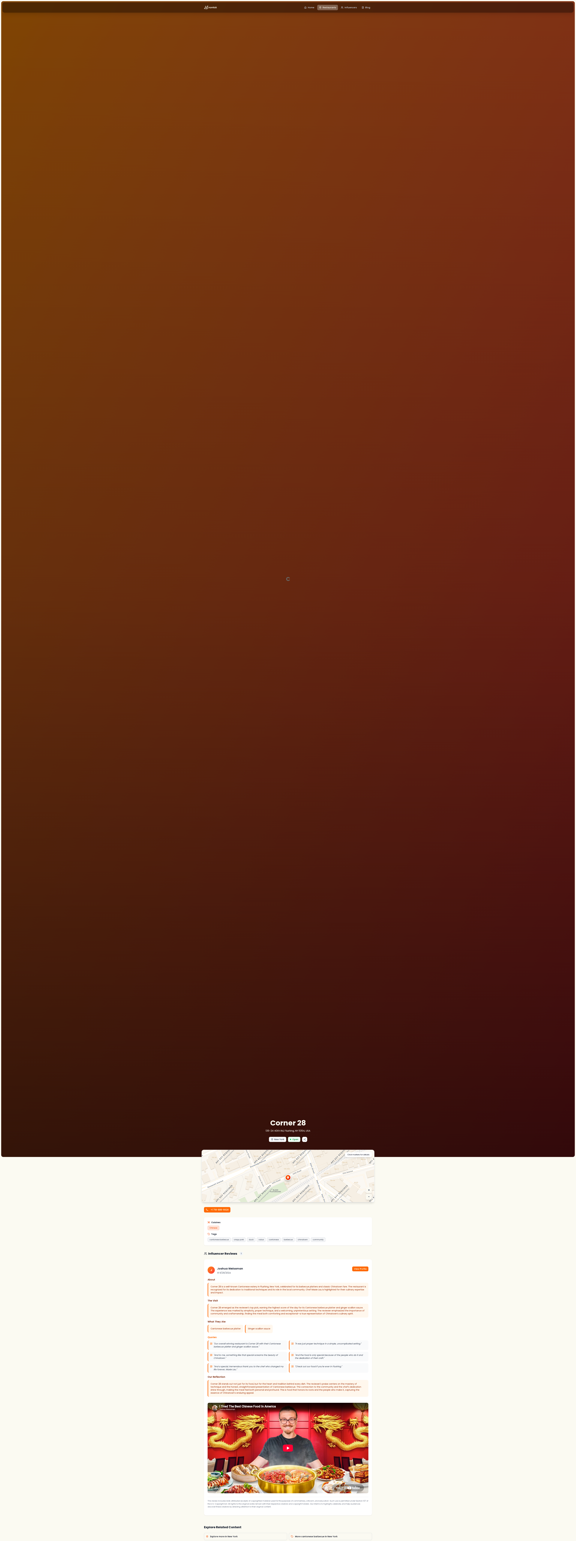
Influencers (351, 7)
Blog (367, 7)
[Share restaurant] (304, 1139)
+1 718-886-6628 (220, 1209)
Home (311, 7)
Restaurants (329, 7)
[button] (288, 1177)
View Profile (360, 1268)
